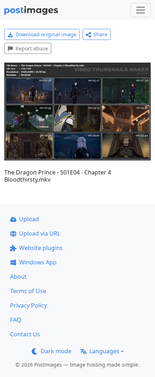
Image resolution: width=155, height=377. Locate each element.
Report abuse (31, 48)
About (18, 277)
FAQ (15, 320)
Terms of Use (28, 291)
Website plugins (41, 248)
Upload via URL (39, 233)
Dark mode (56, 351)
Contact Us (25, 334)
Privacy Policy (28, 305)
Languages (104, 351)
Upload (29, 219)
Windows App (38, 262)
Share (100, 34)
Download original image (45, 34)
